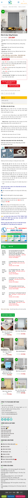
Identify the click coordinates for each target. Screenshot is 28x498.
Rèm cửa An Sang (5, 309)
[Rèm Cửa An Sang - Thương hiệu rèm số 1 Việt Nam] (10, 2)
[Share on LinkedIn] (14, 94)
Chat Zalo (4, 496)
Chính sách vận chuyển (6, 430)
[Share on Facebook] (4, 94)
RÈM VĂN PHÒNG (13, 6)
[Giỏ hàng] (19, 2)
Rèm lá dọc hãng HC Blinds (7, 352)
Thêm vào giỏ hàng (14, 85)
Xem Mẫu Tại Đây (11, 65)
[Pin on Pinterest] (11, 94)
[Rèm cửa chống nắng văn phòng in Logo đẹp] (21, 383)
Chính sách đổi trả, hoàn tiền (7, 433)
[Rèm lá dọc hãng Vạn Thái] (7, 384)
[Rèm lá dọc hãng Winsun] (21, 324)
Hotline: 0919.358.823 (20, 496)
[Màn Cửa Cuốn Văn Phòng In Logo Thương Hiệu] (7, 364)
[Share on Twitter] (7, 94)
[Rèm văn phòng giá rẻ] (21, 344)
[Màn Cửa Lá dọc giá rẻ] (21, 364)
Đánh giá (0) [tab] (5, 100)
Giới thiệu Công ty (5, 426)
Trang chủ (5, 6)
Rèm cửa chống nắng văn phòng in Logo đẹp (20, 391)
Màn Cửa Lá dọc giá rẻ (21, 371)
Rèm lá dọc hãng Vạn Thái (7, 392)
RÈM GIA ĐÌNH (12, 494)
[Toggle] (26, 447)
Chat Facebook (11, 496)
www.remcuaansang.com (11, 414)
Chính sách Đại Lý (5, 437)
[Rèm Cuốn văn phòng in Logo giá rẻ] (7, 324)
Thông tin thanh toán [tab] (7, 103)
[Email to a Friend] (9, 94)
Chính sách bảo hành (5, 435)
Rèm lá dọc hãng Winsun (21, 331)
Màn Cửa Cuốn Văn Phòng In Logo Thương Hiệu (7, 373)
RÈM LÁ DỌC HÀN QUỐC (9, 90)
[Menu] (2, 2)
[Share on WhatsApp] (2, 94)
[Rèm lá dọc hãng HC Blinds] (7, 344)
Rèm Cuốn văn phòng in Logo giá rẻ (7, 332)
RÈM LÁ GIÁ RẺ (21, 6)
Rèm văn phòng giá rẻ (20, 351)
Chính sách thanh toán (6, 431)
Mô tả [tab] (3, 98)
